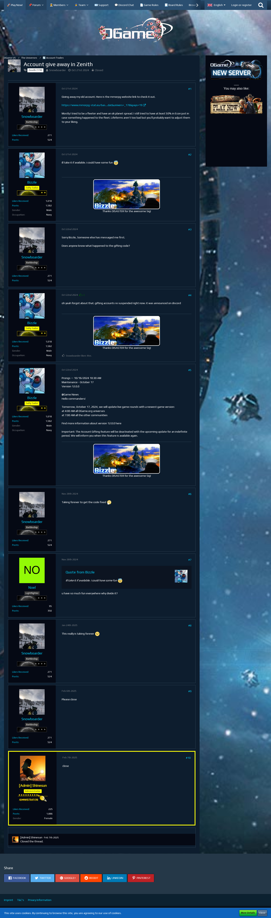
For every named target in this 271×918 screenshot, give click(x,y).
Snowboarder (57, 70)
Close (262, 912)
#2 (189, 154)
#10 (188, 757)
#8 (189, 625)
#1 (189, 88)
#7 (189, 559)
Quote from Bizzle (80, 572)
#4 (189, 295)
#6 (189, 494)
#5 (189, 370)
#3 (189, 229)
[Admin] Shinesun (31, 837)
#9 (189, 691)
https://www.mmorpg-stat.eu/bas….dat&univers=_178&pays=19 (102, 105)
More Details (248, 912)
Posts (15, 139)
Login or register (241, 5)
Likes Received (20, 135)
